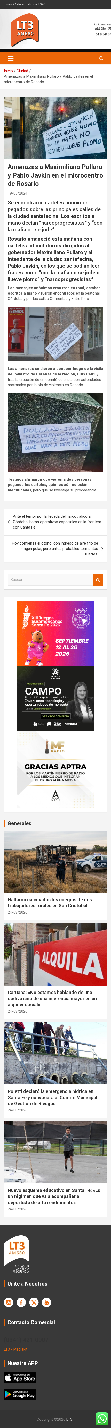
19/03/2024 (17, 193)
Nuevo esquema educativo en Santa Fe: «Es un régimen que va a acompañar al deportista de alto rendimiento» (54, 1196)
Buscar (98, 580)
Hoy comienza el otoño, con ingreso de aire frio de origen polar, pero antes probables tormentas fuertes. (55, 548)
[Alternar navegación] (10, 58)
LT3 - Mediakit (15, 1349)
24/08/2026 (17, 912)
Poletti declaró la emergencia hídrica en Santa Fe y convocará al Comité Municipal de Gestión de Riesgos (52, 1097)
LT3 (69, 1419)
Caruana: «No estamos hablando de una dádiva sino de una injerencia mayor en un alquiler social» (52, 998)
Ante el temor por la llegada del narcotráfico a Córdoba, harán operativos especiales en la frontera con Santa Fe (57, 522)
